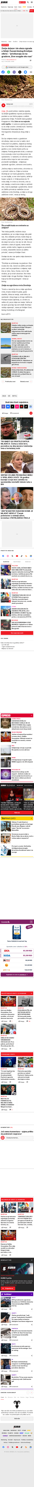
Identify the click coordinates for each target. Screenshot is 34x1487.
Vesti (9, 41)
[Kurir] (4, 2)
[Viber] (3, 406)
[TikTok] (26, 406)
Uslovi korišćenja (25, 1442)
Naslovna (4, 41)
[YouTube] (21, 406)
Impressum (17, 1439)
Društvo (15, 41)
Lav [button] (18, 1397)
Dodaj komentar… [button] (12, 1138)
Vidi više (17, 1418)
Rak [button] (15, 1397)
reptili (14, 396)
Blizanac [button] (10, 1397)
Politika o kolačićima (27, 1439)
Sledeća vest (24, 381)
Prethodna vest (10, 381)
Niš (9, 396)
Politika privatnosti (14, 1442)
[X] (12, 406)
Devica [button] (22, 1397)
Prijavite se (9, 1288)
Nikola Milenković (11, 59)
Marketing (4, 1439)
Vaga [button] (27, 1397)
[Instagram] (17, 406)
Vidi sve (17, 812)
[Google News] (30, 406)
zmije (4, 396)
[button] (30, 60)
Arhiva (5, 1442)
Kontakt (10, 1439)
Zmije (4, 111)
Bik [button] (6, 1397)
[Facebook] (8, 406)
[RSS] (26, 556)
